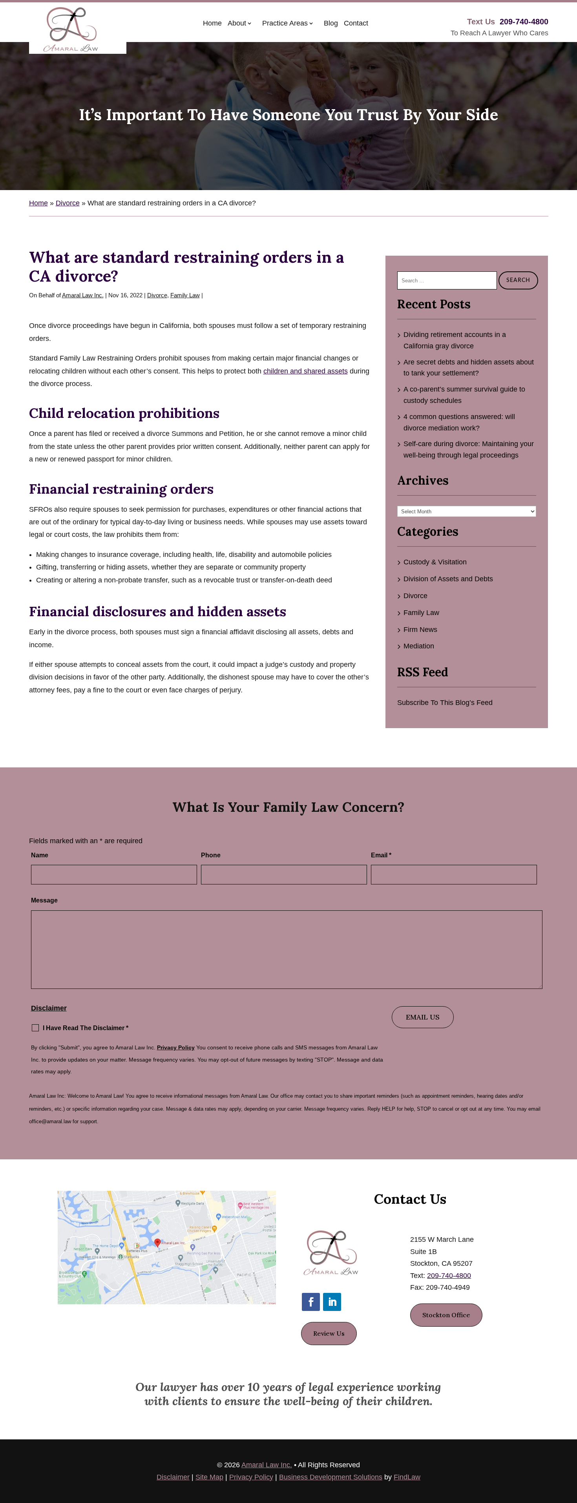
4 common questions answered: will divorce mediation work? (459, 422)
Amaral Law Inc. (83, 295)
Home (212, 23)
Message (44, 900)
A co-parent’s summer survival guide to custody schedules (464, 395)
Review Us (329, 1333)
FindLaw (407, 1477)
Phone (211, 855)
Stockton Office (446, 1315)
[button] (569, 1446)
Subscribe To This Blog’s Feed (445, 703)
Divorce (157, 295)
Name (39, 855)
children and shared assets (305, 371)
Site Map (209, 1477)
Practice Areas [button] (285, 23)
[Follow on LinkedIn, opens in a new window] (332, 1302)
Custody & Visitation (435, 562)
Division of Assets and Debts (448, 579)
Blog (331, 23)
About (237, 23)
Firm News (420, 629)
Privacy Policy (176, 1047)
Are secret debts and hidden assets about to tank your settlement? (469, 367)
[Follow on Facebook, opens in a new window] (311, 1302)
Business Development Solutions (330, 1477)
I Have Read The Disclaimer (85, 1028)
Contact (356, 23)
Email (381, 855)
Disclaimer (49, 1008)
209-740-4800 (524, 21)
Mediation (419, 646)
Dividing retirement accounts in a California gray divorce (455, 340)
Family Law (185, 295)
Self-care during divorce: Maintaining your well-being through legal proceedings (469, 449)
